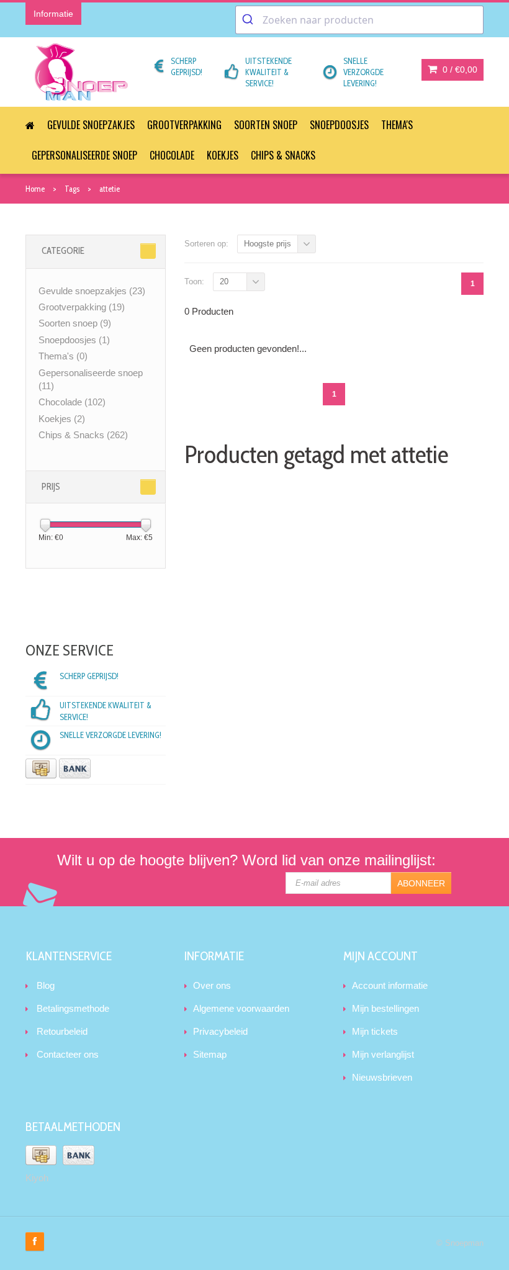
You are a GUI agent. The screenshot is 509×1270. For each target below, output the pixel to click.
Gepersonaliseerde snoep (84, 155)
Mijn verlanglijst (383, 1054)
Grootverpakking (184, 124)
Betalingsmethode (73, 1008)
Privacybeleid (220, 1031)
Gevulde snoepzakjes (91, 124)
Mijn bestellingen (385, 1008)
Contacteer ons (68, 1054)
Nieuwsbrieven (382, 1077)
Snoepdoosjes (339, 124)
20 (224, 281)
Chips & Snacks (283, 155)
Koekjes (222, 155)
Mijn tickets (375, 1031)
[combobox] (359, 20)
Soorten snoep (265, 124)
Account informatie (390, 985)
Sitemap (210, 1054)
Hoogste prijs (267, 243)
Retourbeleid (62, 1031)
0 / (458, 69)
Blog (46, 985)
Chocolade (172, 155)
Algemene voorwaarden (241, 1008)
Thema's (397, 124)
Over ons (212, 985)
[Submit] (249, 20)
